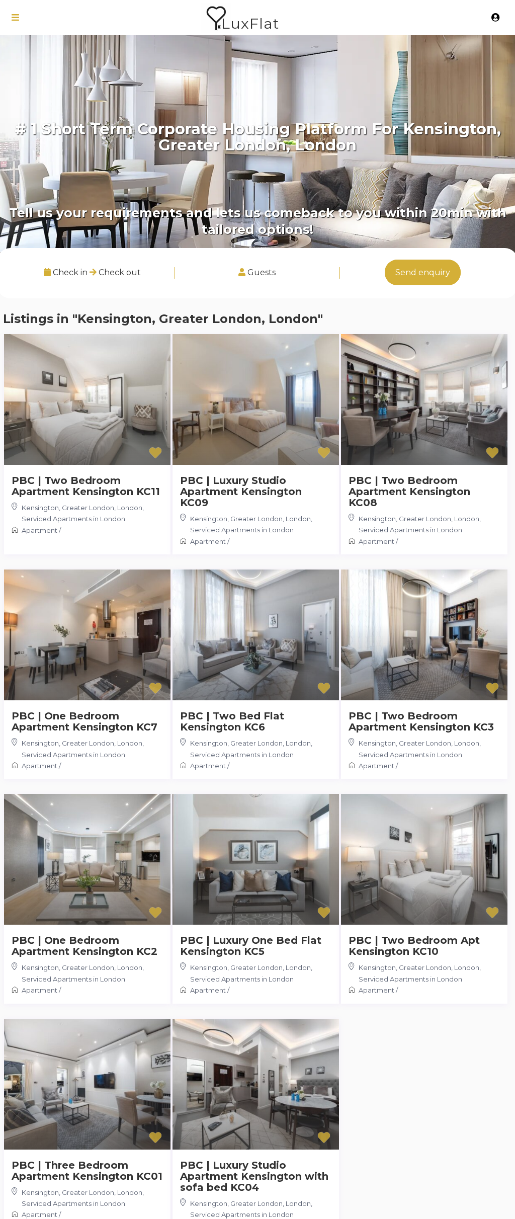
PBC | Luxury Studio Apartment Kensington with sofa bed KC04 (254, 1176)
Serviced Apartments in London (73, 519)
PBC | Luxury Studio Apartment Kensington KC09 (241, 491)
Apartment (39, 530)
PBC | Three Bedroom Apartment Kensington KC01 (87, 1171)
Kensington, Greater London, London (82, 508)
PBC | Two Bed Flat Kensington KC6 (232, 721)
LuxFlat (250, 23)
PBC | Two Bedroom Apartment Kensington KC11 (86, 486)
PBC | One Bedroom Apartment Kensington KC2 (84, 946)
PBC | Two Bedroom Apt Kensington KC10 (414, 946)
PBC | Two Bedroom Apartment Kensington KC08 (409, 491)
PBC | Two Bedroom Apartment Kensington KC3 (421, 721)
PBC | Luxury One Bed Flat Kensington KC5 (250, 946)
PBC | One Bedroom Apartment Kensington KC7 (84, 721)
